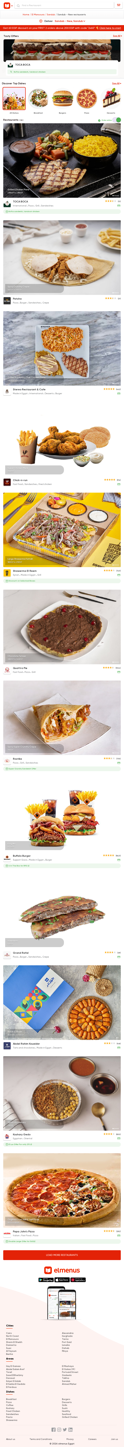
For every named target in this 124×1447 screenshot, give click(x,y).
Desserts (67, 1402)
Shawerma (11, 1420)
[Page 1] (113, 195)
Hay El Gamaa (13, 1366)
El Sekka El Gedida (15, 1384)
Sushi (64, 1408)
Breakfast (11, 1399)
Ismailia (66, 1345)
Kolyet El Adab (13, 1381)
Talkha (65, 1378)
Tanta (65, 1339)
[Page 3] (115, 195)
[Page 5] (118, 195)
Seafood (66, 1414)
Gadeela (67, 1375)
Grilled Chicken (70, 1417)
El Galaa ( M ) (68, 1369)
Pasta (9, 1417)
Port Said (67, 1342)
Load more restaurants (62, 1255)
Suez (8, 1348)
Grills (64, 1405)
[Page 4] (116, 195)
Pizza (9, 1402)
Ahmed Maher (69, 1384)
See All (116, 35)
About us (10, 1439)
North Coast (12, 1336)
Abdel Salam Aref (15, 1369)
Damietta (11, 1345)
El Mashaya (68, 1366)
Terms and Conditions (41, 1439)
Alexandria (67, 1333)
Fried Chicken (13, 1411)
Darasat (10, 1378)
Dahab (65, 1348)
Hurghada (67, 1336)
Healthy (66, 1411)
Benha (9, 1354)
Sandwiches (12, 1414)
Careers (92, 1439)
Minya (65, 1351)
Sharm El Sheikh (14, 1342)
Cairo (9, 1333)
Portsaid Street (70, 1372)
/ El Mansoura (37, 14)
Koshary (10, 1408)
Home (26, 14)
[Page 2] (114, 195)
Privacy (70, 1439)
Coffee (9, 1405)
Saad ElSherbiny (14, 1375)
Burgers (66, 1399)
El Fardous (11, 1387)
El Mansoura (12, 1339)
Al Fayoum (11, 1351)
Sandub (66, 1381)
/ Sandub (50, 14)
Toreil (9, 1372)
